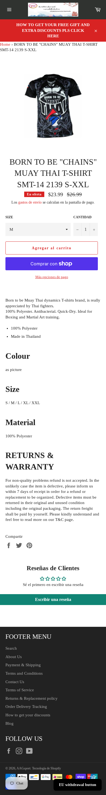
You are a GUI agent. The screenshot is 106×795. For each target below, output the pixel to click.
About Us (13, 657)
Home (5, 44)
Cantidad (82, 217)
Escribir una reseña (53, 599)
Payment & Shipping (23, 665)
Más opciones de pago (51, 277)
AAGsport (23, 768)
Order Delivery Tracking (26, 706)
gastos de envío (30, 202)
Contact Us (14, 682)
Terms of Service (19, 690)
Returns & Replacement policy (31, 698)
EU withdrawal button (77, 785)
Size (9, 217)
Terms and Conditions (24, 673)
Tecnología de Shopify (46, 768)
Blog (9, 723)
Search (11, 648)
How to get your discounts (27, 715)
